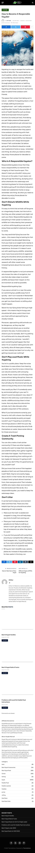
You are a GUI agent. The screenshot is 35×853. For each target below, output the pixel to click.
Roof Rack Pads (6, 801)
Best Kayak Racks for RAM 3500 (11, 831)
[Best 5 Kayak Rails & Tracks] (17, 653)
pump (3, 792)
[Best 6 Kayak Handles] (17, 620)
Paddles (4, 789)
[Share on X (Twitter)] (15, 26)
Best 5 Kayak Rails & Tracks (10, 667)
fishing (4, 776)
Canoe (3, 773)
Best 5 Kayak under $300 (9, 828)
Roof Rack (4, 798)
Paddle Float (5, 783)
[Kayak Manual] (17, 2)
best (3, 764)
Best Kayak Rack (6, 770)
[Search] (32, 2)
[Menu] (3, 2)
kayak (5, 10)
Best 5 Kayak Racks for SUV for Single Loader (14, 822)
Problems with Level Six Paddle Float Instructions (16, 825)
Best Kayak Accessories (8, 767)
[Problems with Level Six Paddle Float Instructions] (17, 685)
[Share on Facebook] (6, 26)
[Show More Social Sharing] (31, 26)
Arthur (9, 20)
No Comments (6, 22)
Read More (5, 640)
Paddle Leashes (6, 786)
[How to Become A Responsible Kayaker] (17, 48)
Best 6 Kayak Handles (9, 635)
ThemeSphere (27, 848)
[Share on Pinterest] (25, 26)
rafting (4, 795)
